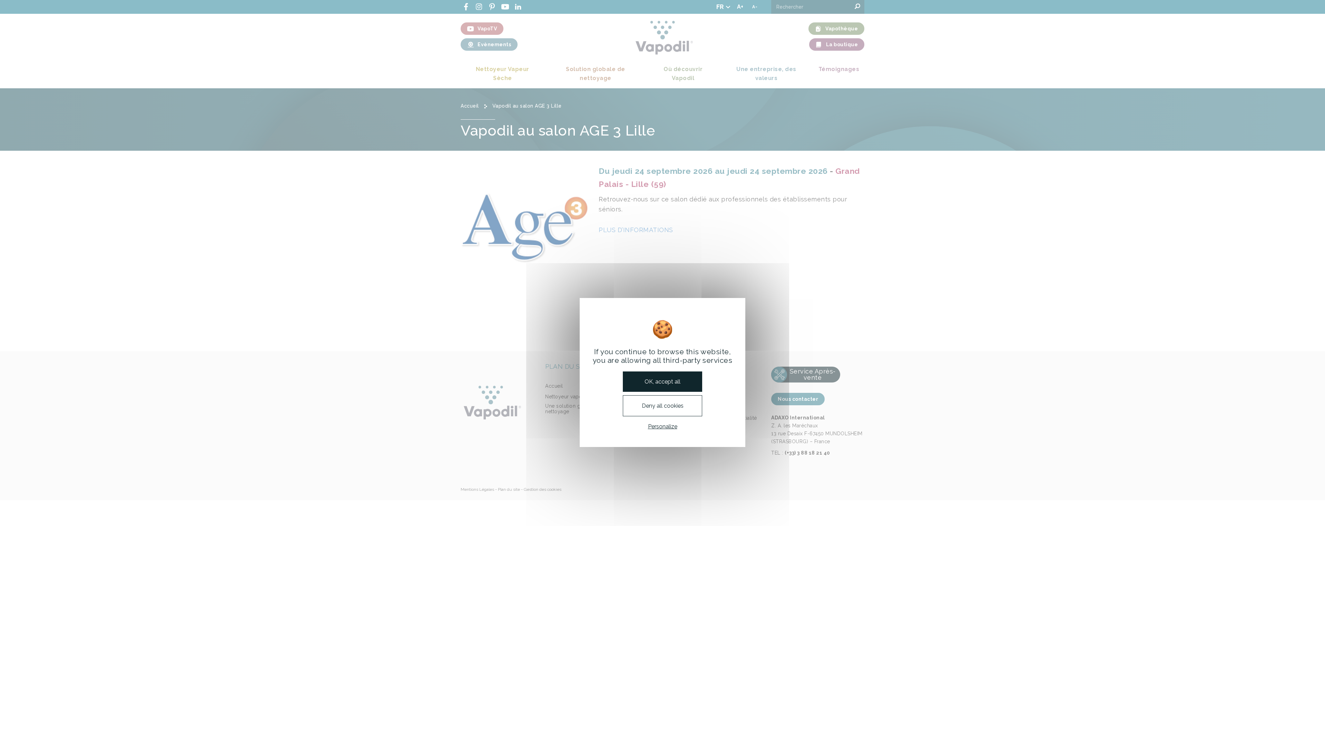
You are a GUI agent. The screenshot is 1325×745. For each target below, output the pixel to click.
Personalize (662, 426)
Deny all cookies (663, 406)
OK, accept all (662, 381)
